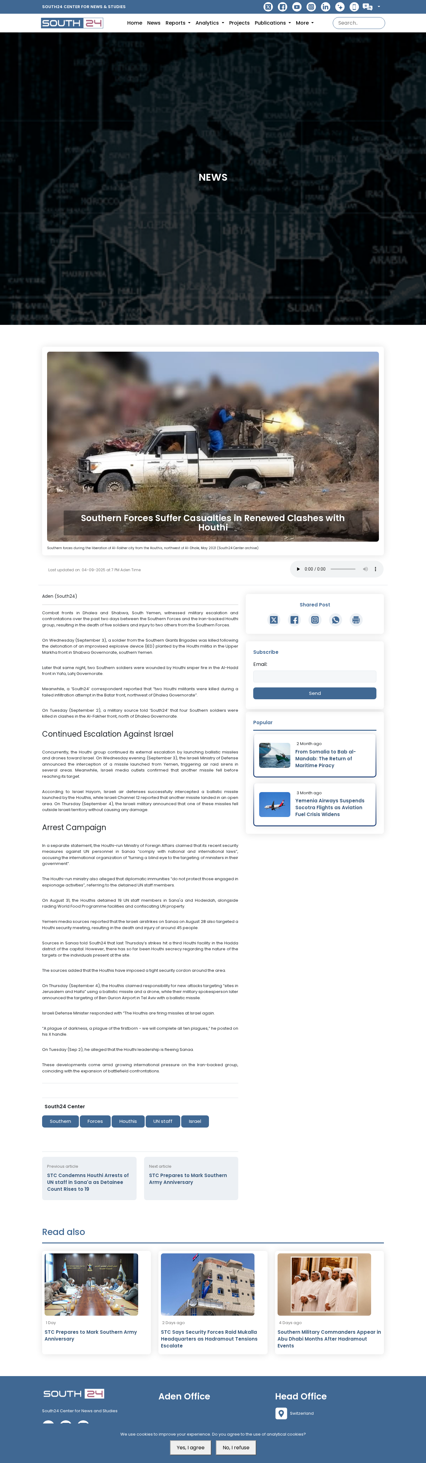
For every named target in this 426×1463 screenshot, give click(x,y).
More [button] (303, 22)
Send (315, 693)
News (154, 22)
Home (134, 22)
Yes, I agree (191, 1447)
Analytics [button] (208, 22)
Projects (239, 22)
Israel (195, 1121)
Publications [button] (271, 22)
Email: (260, 664)
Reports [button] (176, 22)
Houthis (128, 1121)
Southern (60, 1121)
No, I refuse (236, 1447)
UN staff (162, 1121)
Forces (95, 1121)
